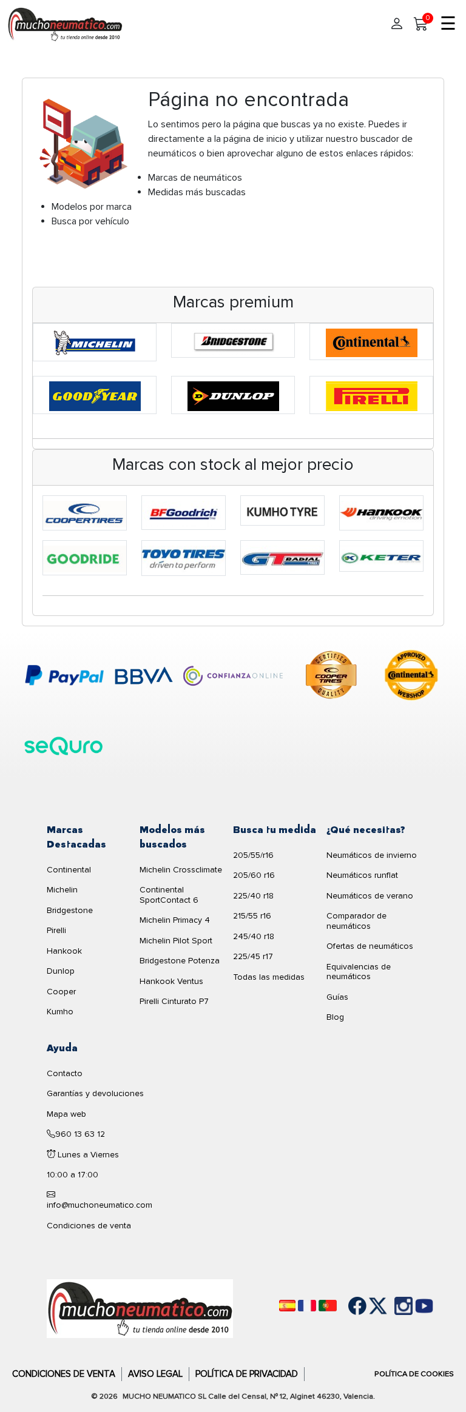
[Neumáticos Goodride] (84, 558)
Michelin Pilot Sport (176, 940)
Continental (69, 870)
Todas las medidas (269, 977)
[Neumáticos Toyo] (183, 558)
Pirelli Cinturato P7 (174, 1001)
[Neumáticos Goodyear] (95, 395)
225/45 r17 (253, 956)
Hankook (64, 951)
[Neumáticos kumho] (282, 511)
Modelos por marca (92, 207)
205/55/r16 (253, 855)
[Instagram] (389, 1306)
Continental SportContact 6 (169, 895)
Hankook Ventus (171, 981)
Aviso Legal (155, 1373)
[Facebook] (348, 1306)
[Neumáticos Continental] (371, 342)
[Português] (328, 1305)
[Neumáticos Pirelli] (371, 395)
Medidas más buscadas (197, 192)
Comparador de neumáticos (356, 921)
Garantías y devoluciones (95, 1093)
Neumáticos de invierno (371, 855)
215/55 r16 (252, 916)
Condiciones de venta (89, 1225)
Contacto (65, 1073)
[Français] (307, 1305)
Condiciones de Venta (63, 1373)
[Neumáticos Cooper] (84, 513)
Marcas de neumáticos (195, 178)
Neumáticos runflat (362, 875)
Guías (337, 997)
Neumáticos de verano (369, 896)
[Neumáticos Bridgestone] (233, 341)
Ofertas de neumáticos (369, 946)
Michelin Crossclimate (181, 870)
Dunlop (61, 971)
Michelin (62, 890)
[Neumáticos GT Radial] (282, 558)
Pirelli (56, 930)
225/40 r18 (253, 896)
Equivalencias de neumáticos (358, 972)
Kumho (60, 1011)
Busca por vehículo (90, 221)
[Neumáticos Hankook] (381, 513)
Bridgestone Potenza (180, 960)
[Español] (287, 1305)
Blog (335, 1017)
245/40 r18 (253, 936)
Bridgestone (70, 910)
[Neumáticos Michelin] (95, 342)
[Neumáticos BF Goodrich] (184, 513)
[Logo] (140, 1308)
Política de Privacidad (246, 1373)
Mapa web (66, 1114)
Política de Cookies (414, 1374)
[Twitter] (369, 1306)
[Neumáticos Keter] (381, 556)
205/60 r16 (254, 875)
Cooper (61, 991)
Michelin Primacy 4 (175, 920)
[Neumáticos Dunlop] (233, 395)
